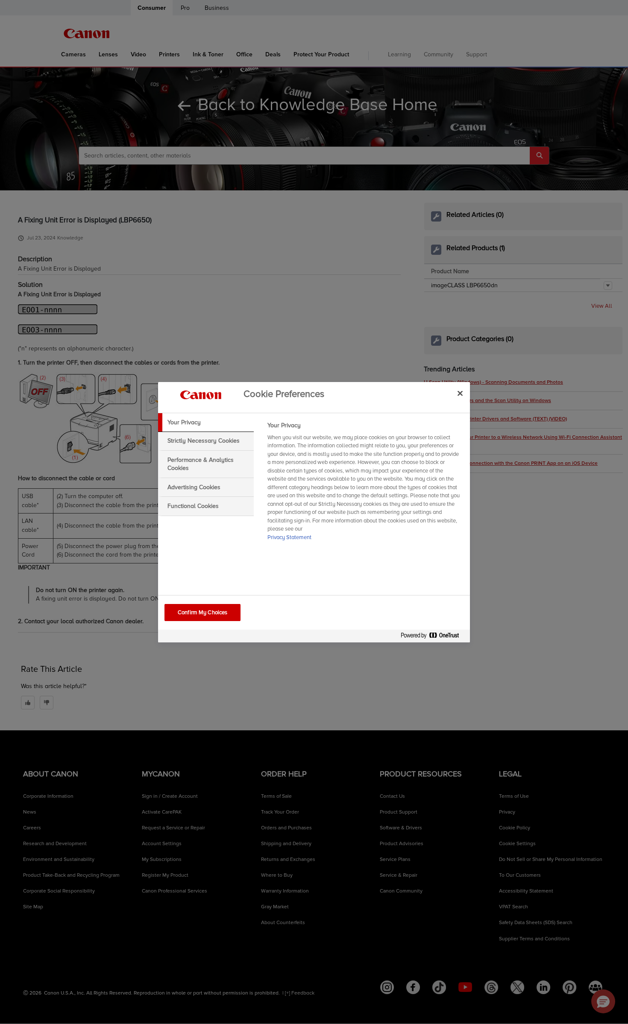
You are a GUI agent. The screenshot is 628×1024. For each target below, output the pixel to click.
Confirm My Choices (202, 612)
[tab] (206, 422)
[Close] (460, 393)
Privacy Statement (289, 537)
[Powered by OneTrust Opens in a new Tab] (433, 637)
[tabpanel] (365, 484)
